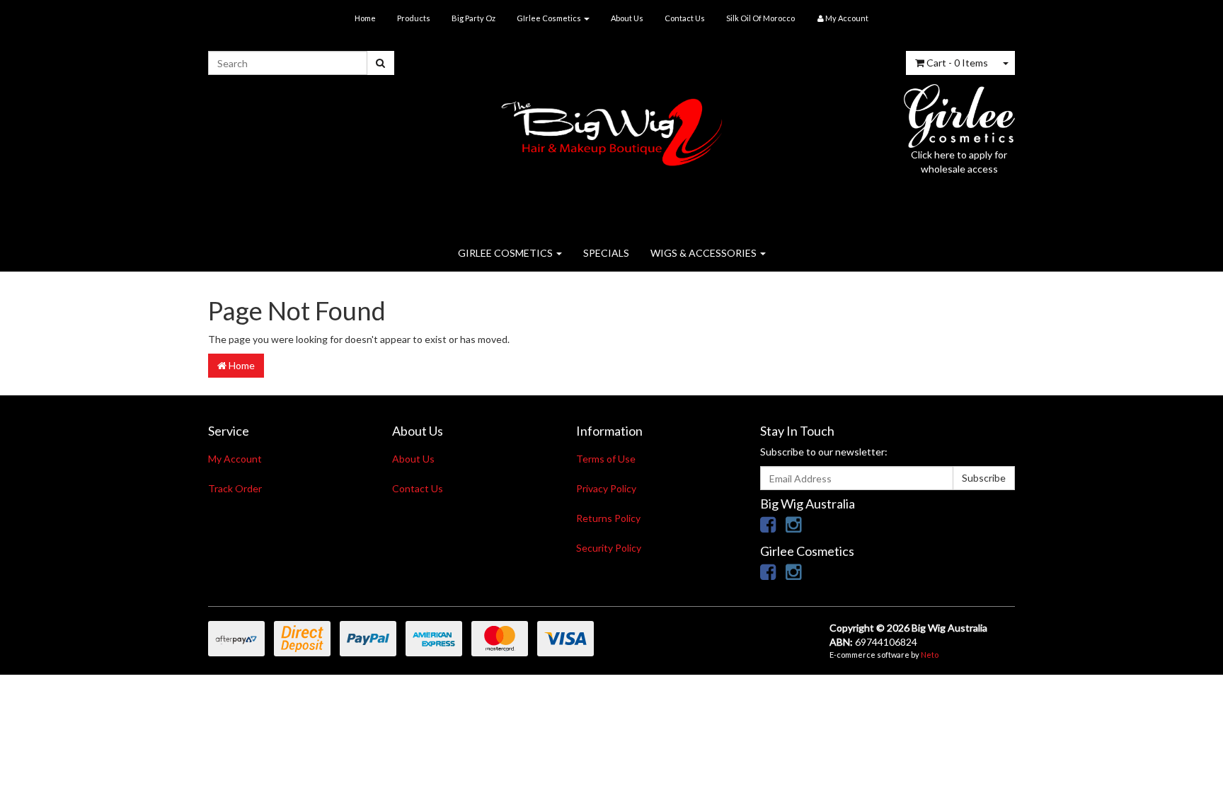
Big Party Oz (473, 18)
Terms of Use (606, 459)
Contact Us (685, 18)
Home (365, 18)
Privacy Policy (606, 488)
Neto (929, 654)
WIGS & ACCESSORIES (704, 253)
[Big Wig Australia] (611, 128)
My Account (235, 459)
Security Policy (608, 548)
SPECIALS (606, 253)
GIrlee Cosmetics (549, 18)
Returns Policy (608, 518)
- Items (957, 63)
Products (413, 18)
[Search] (380, 63)
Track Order (235, 488)
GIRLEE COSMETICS (506, 253)
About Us (627, 18)
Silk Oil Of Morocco (760, 18)
